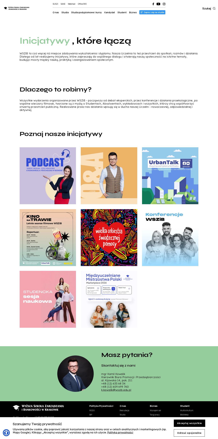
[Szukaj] (213, 8)
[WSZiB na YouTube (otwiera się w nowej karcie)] (158, 4)
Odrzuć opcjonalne (189, 433)
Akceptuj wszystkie (189, 423)
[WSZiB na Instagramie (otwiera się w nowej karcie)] (164, 4)
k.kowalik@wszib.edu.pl (116, 389)
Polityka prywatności (120, 432)
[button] (6, 432)
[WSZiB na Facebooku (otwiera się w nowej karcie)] (153, 4)
